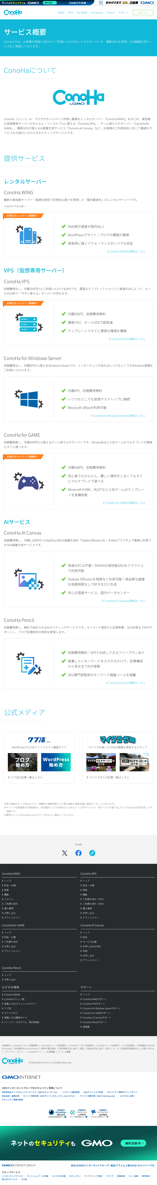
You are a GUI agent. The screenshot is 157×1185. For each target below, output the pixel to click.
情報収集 (121, 1176)
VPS (70, 12)
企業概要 (51, 1051)
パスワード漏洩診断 (71, 1092)
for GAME (82, 12)
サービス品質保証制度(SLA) (126, 1048)
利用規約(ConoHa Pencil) (26, 1048)
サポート (123, 12)
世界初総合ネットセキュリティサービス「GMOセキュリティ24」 (30, 1092)
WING (61, 12)
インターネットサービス (12, 1176)
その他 (24, 1179)
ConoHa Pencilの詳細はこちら (127, 683)
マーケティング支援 (93, 1176)
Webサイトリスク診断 (93, 1092)
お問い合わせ (147, 1048)
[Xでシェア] (65, 853)
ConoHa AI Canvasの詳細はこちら (125, 601)
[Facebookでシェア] (78, 853)
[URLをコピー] (92, 853)
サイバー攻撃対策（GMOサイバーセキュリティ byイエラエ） (49, 1095)
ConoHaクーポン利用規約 (81, 1045)
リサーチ (109, 1176)
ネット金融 (133, 1176)
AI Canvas (97, 12)
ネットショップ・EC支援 (37, 1176)
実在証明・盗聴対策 (10, 1095)
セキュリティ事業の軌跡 (12, 1099)
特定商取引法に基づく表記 (71, 1048)
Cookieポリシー (36, 1051)
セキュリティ (75, 1176)
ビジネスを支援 (58, 1176)
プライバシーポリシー (14, 1051)
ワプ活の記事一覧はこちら (27, 777)
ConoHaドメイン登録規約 (25, 1045)
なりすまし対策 (127, 1095)
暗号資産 (146, 1176)
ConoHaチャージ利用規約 (53, 1045)
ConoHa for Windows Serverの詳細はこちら (119, 416)
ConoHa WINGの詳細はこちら (127, 251)
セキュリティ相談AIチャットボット (122, 1091)
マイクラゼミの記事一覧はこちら (109, 777)
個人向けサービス (9, 1179)
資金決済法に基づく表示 (98, 1048)
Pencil (110, 12)
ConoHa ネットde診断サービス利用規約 (115, 1045)
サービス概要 (64, 1051)
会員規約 (6, 1045)
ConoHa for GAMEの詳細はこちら (125, 503)
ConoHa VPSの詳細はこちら (128, 339)
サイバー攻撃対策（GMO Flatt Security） (98, 1095)
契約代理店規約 (48, 1048)
